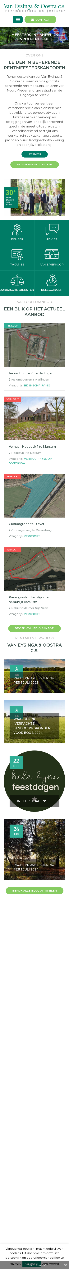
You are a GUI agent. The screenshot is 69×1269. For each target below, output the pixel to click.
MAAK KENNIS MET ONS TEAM (34, 164)
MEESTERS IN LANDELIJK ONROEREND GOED (34, 37)
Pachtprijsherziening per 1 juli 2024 (33, 867)
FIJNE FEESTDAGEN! (29, 801)
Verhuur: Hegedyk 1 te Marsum (32, 446)
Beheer (17, 239)
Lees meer (34, 154)
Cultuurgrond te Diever (26, 524)
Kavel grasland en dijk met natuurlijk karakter (29, 599)
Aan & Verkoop (52, 264)
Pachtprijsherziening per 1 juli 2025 (33, 680)
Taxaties (17, 264)
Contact (42, 19)
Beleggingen (51, 290)
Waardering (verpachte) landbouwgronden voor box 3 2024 (31, 726)
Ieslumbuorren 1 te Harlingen (31, 373)
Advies (51, 239)
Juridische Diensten (17, 290)
